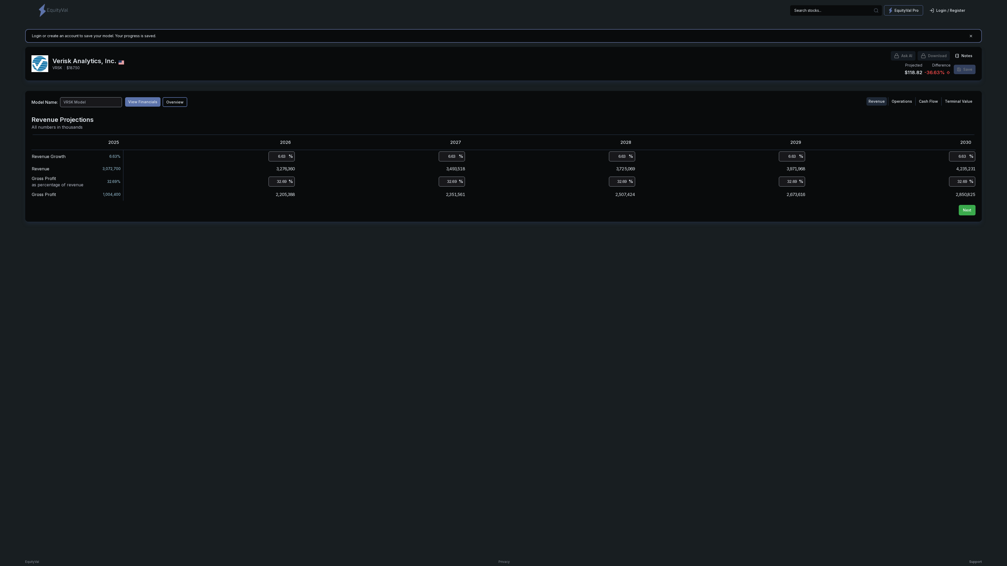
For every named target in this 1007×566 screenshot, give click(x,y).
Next (967, 210)
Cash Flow (928, 101)
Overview (175, 102)
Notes (966, 55)
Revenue (877, 101)
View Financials (142, 102)
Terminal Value (958, 101)
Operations (902, 101)
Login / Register (950, 10)
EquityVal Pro (906, 10)
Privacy (504, 562)
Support (975, 562)
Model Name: (44, 102)
